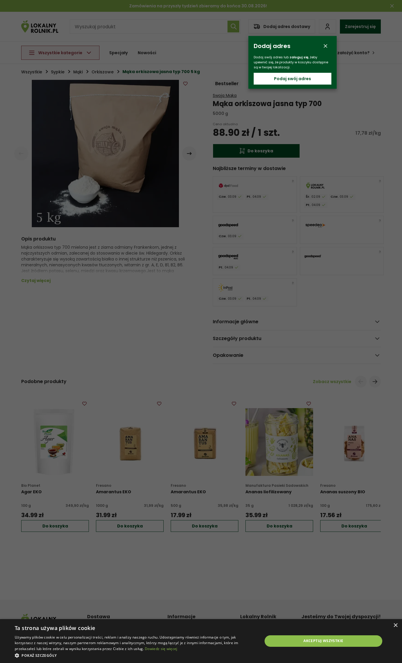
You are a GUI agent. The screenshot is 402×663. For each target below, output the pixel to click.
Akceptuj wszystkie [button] (323, 640)
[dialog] (201, 641)
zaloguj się (299, 57)
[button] (135, 655)
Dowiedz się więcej (161, 648)
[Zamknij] (325, 46)
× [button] (395, 625)
